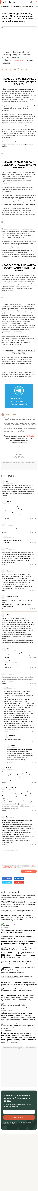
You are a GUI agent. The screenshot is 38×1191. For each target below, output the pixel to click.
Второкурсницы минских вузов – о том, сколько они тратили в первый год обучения (18, 904)
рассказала (18, 60)
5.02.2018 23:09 (11, 650)
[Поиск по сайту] (31, 2)
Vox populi (4, 965)
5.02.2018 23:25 (11, 688)
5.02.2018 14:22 (10, 549)
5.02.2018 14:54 (10, 572)
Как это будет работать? (18, 955)
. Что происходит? (18, 1037)
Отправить (29, 871)
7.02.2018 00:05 (15, 747)
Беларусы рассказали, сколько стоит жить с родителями (19, 983)
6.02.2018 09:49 (10, 769)
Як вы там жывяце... (6, 1030)
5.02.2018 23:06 (10, 674)
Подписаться (19, 1117)
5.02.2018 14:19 (9, 525)
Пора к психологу (6, 1010)
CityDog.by (29, 436)
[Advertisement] (19, 467)
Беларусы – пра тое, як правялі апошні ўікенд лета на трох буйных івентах (18, 917)
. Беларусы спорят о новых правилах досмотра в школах (18, 970)
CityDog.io (4, 25)
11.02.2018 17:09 (10, 789)
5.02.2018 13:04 (10, 483)
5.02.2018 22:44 (10, 616)
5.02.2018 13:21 (11, 503)
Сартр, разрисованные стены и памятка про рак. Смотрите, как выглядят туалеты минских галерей (20, 424)
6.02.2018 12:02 (13, 737)
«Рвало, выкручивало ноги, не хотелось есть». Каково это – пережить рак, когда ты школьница (19, 419)
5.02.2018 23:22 (13, 662)
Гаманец (3, 899)
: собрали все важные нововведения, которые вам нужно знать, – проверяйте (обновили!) (18, 997)
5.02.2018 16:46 (10, 598)
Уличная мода (5, 927)
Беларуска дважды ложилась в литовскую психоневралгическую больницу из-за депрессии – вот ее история (18, 1016)
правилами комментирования (9, 867)
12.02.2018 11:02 (10, 817)
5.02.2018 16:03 (11, 537)
